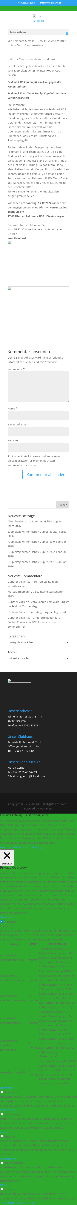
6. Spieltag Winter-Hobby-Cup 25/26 (30, 552)
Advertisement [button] (9, 1158)
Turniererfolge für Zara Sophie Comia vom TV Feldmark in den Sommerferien (34, 622)
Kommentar (16, 369)
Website (13, 440)
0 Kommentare (33, 45)
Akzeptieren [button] (7, 847)
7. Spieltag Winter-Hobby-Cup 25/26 (30, 541)
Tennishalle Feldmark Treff (24, 742)
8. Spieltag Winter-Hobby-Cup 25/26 (30, 531)
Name (12, 408)
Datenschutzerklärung (29, 847)
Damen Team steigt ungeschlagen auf (42, 612)
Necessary (10, 921)
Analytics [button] (5, 1132)
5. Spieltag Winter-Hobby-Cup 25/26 (30, 562)
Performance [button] (8, 1110)
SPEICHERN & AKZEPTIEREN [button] (17, 1203)
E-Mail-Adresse (18, 424)
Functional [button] (6, 1088)
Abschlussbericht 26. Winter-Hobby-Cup (33, 521)
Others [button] (4, 1185)
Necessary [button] (6, 917)
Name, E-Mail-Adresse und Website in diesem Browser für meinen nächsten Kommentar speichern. (34, 461)
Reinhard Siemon (24, 41)
